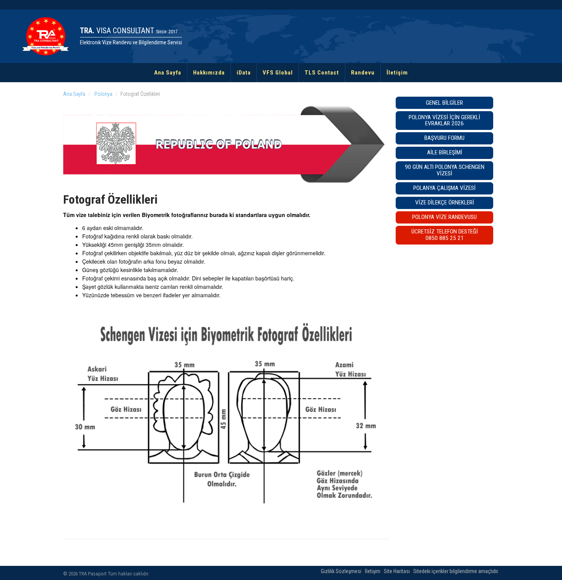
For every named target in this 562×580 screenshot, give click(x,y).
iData (244, 72)
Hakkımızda (209, 72)
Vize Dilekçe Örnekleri (444, 202)
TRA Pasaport (93, 574)
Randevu (363, 72)
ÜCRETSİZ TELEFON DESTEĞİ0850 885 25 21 (444, 234)
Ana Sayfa (167, 72)
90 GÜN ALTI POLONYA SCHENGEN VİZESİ (444, 170)
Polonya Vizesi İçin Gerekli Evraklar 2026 (444, 120)
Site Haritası (397, 571)
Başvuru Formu (444, 137)
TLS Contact (322, 72)
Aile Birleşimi (444, 152)
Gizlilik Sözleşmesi (341, 571)
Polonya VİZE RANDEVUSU (444, 217)
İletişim (397, 72)
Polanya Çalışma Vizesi (444, 188)
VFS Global (278, 72)
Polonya (102, 94)
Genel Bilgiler (444, 102)
